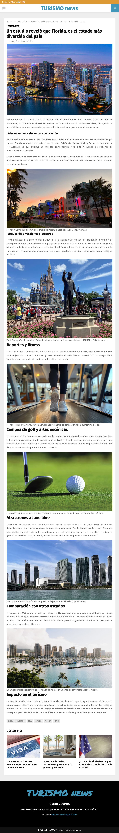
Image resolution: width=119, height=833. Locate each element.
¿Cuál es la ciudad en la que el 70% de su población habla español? (95, 764)
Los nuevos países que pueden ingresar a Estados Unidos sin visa (22, 764)
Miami (57, 721)
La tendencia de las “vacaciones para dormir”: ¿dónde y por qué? (57, 764)
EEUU (30, 721)
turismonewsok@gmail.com (64, 815)
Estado (38, 721)
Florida (48, 721)
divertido (21, 721)
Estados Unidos (13, 26)
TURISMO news (59, 8)
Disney (10, 721)
